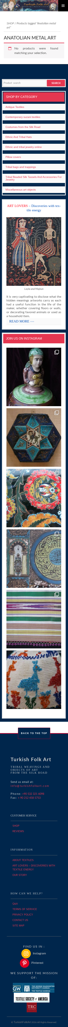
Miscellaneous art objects (20, 189)
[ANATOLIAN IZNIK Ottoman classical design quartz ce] (33, 498)
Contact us (20, 920)
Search (56, 83)
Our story (19, 875)
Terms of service (24, 909)
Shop (10, 23)
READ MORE (21, 321)
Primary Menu (63, 5)
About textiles (23, 860)
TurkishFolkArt (22, 1022)
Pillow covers (13, 156)
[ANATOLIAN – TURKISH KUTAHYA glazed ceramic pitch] (33, 377)
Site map (18, 925)
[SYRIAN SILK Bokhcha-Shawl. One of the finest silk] (33, 619)
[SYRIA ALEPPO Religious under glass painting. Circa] (33, 558)
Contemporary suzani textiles (22, 116)
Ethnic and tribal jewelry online (23, 146)
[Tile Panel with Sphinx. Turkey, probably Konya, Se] (33, 437)
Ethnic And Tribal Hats (18, 136)
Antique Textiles (14, 106)
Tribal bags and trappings (20, 166)
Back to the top (34, 733)
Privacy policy (22, 914)
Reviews (18, 831)
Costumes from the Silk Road (22, 126)
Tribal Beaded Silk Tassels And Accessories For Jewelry (33, 178)
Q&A (15, 903)
